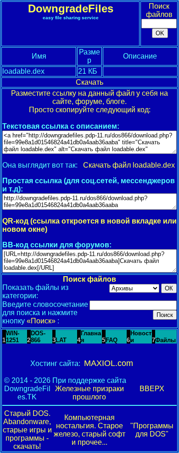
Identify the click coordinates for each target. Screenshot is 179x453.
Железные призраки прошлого (89, 393)
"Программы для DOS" (151, 430)
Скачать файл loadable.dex (129, 165)
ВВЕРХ (152, 389)
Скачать (89, 82)
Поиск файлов (159, 10)
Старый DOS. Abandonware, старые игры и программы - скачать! (27, 429)
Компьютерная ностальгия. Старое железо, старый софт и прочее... (89, 430)
